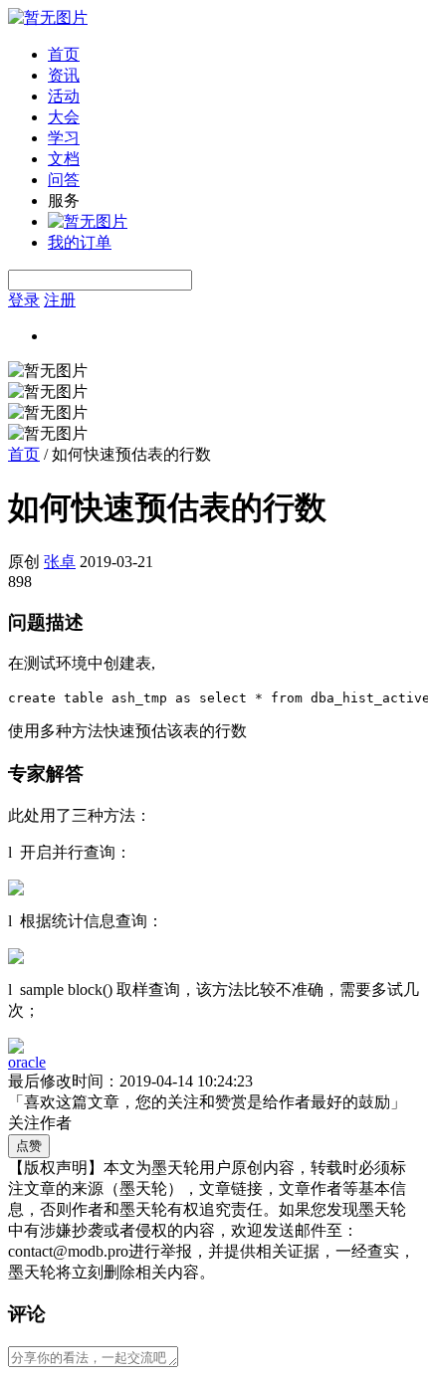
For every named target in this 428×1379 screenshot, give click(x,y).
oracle (27, 1062)
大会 (64, 116)
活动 (64, 96)
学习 (64, 137)
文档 (64, 158)
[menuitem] (234, 55)
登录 (24, 300)
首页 (64, 54)
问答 (64, 179)
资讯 (64, 75)
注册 (60, 300)
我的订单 (79, 242)
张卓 (60, 561)
